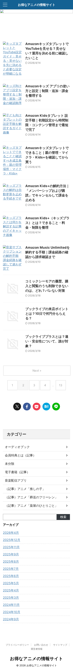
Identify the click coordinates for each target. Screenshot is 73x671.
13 (60, 385)
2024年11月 (11, 605)
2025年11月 (11, 547)
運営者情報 (36, 648)
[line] (56, 406)
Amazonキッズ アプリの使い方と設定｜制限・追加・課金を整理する (47, 90)
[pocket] (36, 406)
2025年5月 (11, 583)
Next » (37, 370)
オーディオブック (17, 447)
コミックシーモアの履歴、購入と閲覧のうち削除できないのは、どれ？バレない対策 (46, 286)
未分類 (9, 464)
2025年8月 (11, 561)
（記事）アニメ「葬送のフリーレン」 (31, 497)
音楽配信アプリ (16, 480)
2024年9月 (11, 619)
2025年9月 (11, 554)
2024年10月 (11, 612)
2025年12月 (11, 540)
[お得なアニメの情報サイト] (46, 406)
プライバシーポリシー (17, 644)
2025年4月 (11, 590)
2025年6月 (11, 576)
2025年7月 (11, 569)
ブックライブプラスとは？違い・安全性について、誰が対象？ (46, 341)
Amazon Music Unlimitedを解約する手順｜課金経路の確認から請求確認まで (47, 252)
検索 (63, 517)
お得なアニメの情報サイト (36, 5)
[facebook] (27, 406)
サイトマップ (60, 644)
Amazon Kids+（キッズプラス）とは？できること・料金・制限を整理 (47, 222)
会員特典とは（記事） (20, 455)
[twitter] (17, 406)
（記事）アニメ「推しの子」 (25, 489)
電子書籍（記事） (17, 472)
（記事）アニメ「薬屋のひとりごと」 (31, 505)
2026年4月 (11, 533)
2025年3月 (11, 597)
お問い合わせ (41, 644)
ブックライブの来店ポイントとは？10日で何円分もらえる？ (46, 313)
